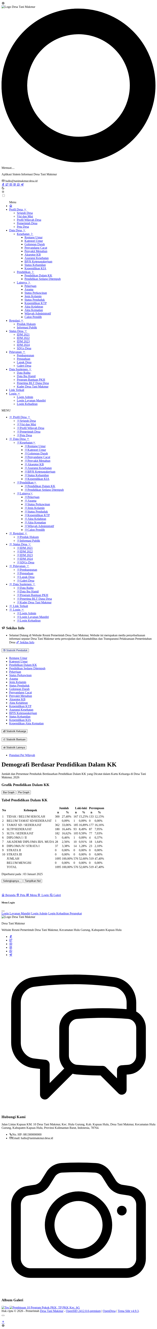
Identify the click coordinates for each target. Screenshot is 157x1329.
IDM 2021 (23, 334)
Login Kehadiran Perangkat (65, 913)
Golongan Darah (35, 244)
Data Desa (16, 230)
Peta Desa (23, 226)
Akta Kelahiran (34, 306)
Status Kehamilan (35, 265)
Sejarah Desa (25, 213)
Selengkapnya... (12, 880)
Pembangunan (25, 355)
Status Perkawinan (36, 292)
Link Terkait (16, 390)
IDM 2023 (23, 341)
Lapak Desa (24, 362)
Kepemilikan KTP (36, 303)
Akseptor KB (33, 254)
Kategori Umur (34, 240)
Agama (29, 289)
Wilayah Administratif (38, 313)
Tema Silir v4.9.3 (128, 1311)
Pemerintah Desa (27, 223)
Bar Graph (8, 792)
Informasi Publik (27, 327)
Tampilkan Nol (33, 880)
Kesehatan (23, 234)
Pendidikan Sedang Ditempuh (43, 278)
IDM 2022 (23, 338)
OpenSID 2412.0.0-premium (83, 1311)
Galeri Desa (24, 365)
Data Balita (23, 372)
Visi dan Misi (25, 216)
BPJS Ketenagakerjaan (38, 261)
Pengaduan (23, 358)
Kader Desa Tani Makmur (32, 386)
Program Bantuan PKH (31, 379)
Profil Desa (16, 209)
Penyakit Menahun (36, 251)
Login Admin (25, 397)
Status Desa (16, 331)
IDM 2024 (23, 344)
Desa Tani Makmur (51, 1311)
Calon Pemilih (33, 317)
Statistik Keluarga (16, 731)
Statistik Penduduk (16, 650)
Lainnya (22, 282)
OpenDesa (109, 1311)
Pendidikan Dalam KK (38, 275)
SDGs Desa (24, 348)
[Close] (3, 911)
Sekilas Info (26, 642)
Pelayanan (15, 352)
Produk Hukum (26, 324)
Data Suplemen (19, 369)
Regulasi (14, 320)
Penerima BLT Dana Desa (33, 383)
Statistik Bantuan (15, 739)
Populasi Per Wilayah (22, 755)
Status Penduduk (35, 299)
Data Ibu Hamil (26, 376)
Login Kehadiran (27, 404)
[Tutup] (3, 1315)
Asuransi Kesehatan (37, 258)
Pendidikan (24, 272)
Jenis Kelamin (33, 296)
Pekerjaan (30, 286)
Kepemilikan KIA (35, 268)
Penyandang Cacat (36, 247)
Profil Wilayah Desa (29, 219)
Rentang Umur (34, 237)
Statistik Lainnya (15, 747)
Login (13, 393)
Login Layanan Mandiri (31, 400)
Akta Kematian (34, 310)
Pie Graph (23, 792)
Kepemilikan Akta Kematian (26, 723)
